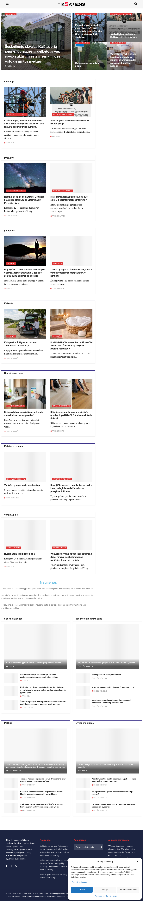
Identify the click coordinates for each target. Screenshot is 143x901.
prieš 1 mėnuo (58, 431)
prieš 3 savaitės (58, 216)
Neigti (105, 889)
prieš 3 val (10, 143)
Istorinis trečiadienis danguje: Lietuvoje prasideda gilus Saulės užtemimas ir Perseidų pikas (24, 200)
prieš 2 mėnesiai (100, 678)
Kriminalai (11, 14)
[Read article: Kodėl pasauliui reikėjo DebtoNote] (83, 678)
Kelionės (10, 336)
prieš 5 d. (26, 696)
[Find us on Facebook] (6, 866)
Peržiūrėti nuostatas (128, 889)
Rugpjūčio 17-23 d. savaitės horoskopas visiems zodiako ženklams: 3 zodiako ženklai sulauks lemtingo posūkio (24, 272)
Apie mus (27, 893)
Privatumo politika (101, 896)
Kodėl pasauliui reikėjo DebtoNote (106, 675)
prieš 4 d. (12, 666)
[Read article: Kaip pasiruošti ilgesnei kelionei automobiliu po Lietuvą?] (25, 324)
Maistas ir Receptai (15, 479)
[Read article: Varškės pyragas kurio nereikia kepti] (25, 467)
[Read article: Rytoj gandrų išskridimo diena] (25, 535)
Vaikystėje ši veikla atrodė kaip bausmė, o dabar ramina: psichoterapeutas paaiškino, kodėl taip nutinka (123, 60)
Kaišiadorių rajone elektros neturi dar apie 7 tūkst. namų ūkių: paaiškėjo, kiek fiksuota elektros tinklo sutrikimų (88, 31)
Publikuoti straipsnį (13, 893)
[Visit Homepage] (71, 4)
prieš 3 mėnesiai (28, 798)
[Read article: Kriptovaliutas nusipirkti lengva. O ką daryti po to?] (83, 691)
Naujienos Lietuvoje (86, 14)
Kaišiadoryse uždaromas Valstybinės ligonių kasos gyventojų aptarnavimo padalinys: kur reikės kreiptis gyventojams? (43, 689)
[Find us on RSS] (16, 866)
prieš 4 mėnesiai (28, 810)
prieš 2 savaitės (12, 216)
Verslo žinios (83, 43)
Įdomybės (11, 263)
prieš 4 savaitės (12, 431)
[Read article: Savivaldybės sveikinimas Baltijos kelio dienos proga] (71, 102)
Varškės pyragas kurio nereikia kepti (22, 485)
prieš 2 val (10, 66)
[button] (137, 861)
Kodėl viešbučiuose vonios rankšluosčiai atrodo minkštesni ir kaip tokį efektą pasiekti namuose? (71, 345)
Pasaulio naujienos (16, 190)
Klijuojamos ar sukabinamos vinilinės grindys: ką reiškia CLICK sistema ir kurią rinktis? (71, 415)
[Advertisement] (121, 103)
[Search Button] (135, 4)
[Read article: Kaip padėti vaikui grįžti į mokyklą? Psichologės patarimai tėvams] (35, 646)
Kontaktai (113, 896)
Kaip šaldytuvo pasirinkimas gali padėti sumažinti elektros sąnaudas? (107, 663)
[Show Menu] (7, 4)
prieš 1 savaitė (58, 288)
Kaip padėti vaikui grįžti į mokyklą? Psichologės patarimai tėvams (33, 663)
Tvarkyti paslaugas (79, 882)
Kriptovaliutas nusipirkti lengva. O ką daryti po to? (113, 687)
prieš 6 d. (9, 288)
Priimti (82, 889)
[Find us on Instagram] (11, 866)
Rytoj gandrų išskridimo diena (19, 554)
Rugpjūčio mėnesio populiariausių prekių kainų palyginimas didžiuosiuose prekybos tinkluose (71, 488)
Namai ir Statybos (15, 406)
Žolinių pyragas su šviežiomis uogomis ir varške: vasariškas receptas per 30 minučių (71, 272)
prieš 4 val (10, 566)
